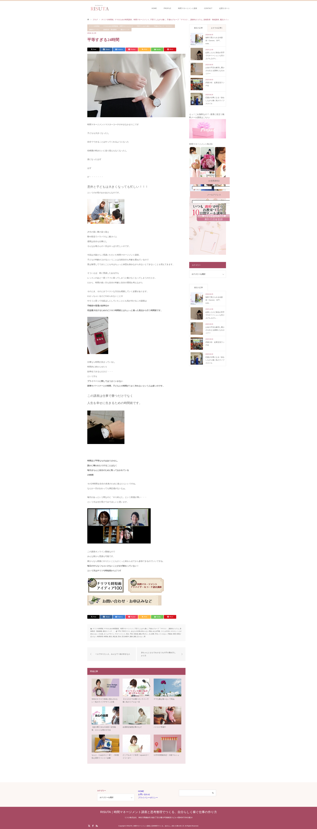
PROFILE (167, 8)
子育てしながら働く (143, 26)
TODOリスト (126, 631)
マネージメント (120, 634)
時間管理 (100, 636)
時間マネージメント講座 (187, 8)
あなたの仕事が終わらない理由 (141, 631)
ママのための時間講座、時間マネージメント (118, 26)
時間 (174, 634)
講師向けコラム (94, 29)
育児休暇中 (125, 636)
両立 (127, 634)
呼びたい (145, 634)
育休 (119, 636)
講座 (134, 636)
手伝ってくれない (161, 634)
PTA (119, 631)
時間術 (106, 636)
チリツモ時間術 (94, 26)
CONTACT (208, 8)
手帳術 (170, 634)
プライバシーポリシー (148, 798)
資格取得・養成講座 (110, 29)
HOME (154, 8)
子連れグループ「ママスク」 (163, 26)
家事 (152, 634)
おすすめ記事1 (216, 28)
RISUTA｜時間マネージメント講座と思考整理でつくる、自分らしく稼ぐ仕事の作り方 (158, 812)
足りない (140, 636)
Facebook (92, 825)
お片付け (167, 631)
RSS (96, 825)
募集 (140, 634)
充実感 (135, 634)
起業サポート (224, 8)
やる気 (101, 634)
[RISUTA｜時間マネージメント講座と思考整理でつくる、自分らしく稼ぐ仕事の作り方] (111, 8)
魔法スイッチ (125, 29)
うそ (162, 631)
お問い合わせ (144, 794)
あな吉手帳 (156, 631)
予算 (131, 634)
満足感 (115, 636)
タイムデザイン (109, 634)
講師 (131, 636)
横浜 (110, 636)
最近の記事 (198, 28)
